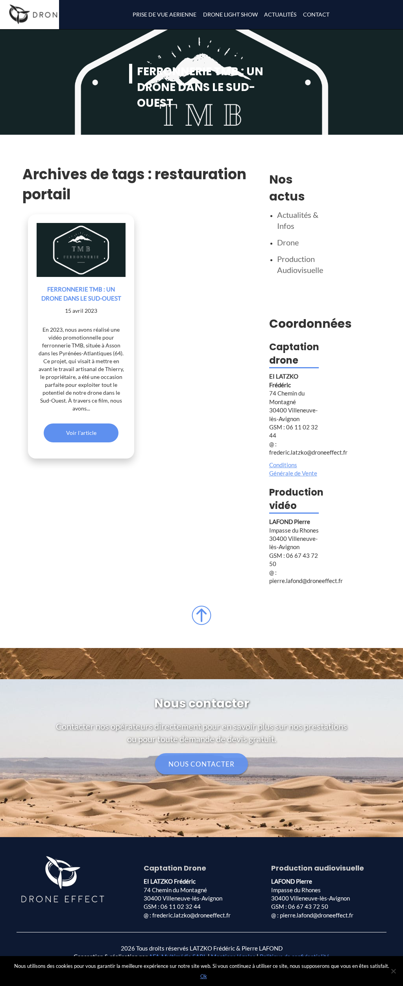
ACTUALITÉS (280, 14)
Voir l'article (81, 432)
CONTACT (316, 14)
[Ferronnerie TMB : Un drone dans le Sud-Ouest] (81, 250)
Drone (288, 242)
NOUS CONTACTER (201, 763)
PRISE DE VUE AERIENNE (164, 14)
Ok (203, 976)
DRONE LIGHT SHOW (230, 14)
